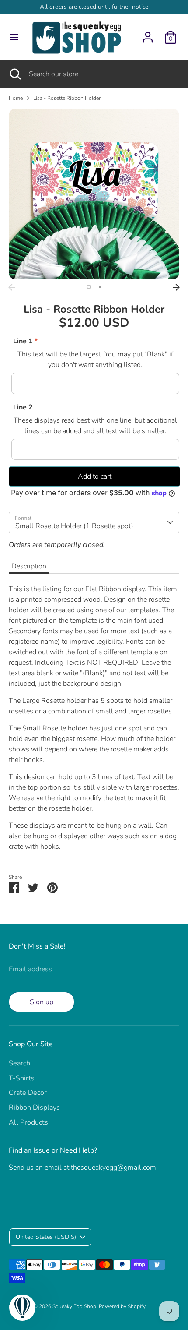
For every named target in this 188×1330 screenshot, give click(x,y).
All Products (28, 1122)
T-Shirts (22, 1078)
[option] (94, 194)
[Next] (176, 287)
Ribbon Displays (34, 1107)
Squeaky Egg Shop (74, 1306)
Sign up (41, 1002)
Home (16, 98)
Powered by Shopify (122, 1306)
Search (19, 1063)
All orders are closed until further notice (94, 7)
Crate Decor (28, 1092)
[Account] (148, 34)
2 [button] (100, 287)
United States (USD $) (46, 1237)
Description (28, 566)
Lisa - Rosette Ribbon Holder (67, 98)
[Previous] (11, 287)
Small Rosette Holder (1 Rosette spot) (74, 526)
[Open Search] (14, 74)
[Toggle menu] (14, 37)
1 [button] (89, 287)
